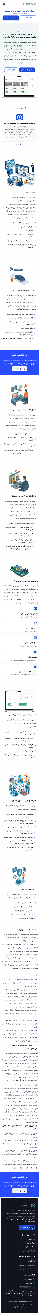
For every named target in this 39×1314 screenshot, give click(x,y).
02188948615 (28, 1279)
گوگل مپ (29, 1283)
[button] (4, 4)
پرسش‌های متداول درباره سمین (24, 1269)
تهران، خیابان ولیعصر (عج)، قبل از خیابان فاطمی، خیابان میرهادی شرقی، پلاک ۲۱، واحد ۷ (19, 1293)
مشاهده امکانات (28, 18)
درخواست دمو (11, 18)
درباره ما (32, 1239)
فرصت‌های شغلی (29, 1251)
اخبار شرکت (31, 1243)
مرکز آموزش (31, 1261)
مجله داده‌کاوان (29, 1247)
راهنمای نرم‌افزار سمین (27, 1265)
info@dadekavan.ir (25, 1287)
